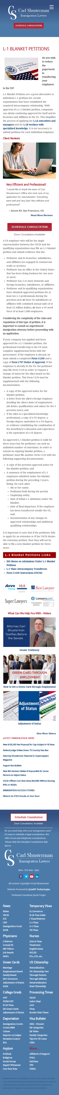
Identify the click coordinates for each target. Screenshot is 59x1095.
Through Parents (38, 975)
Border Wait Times (39, 1012)
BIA (5, 1042)
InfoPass (34, 1061)
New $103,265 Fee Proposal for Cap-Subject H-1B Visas (29, 744)
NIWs (6, 956)
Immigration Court (12, 926)
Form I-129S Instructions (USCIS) (24, 573)
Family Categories (38, 1035)
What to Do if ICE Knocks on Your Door (21, 796)
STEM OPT (8, 1001)
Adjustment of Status (13, 982)
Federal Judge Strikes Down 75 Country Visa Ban (26, 750)
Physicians (10, 936)
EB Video (34, 1031)
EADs (5, 986)
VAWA (33, 1069)
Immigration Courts (13, 1024)
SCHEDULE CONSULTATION (28, 25)
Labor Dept (35, 1001)
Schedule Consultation (29, 817)
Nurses (34, 936)
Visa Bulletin (38, 1018)
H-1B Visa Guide (38, 915)
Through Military (38, 979)
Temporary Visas (41, 906)
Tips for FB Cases (38, 1039)
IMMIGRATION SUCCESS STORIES (19, 790)
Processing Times (41, 992)
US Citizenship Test (39, 971)
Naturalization (37, 967)
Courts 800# (9, 1027)
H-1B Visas (8, 1005)
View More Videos (46, 733)
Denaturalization (38, 982)
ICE (4, 919)
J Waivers (8, 941)
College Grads (12, 992)
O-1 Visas (34, 926)
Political (7, 1054)
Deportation (11, 1018)
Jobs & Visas (36, 941)
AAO (32, 1005)
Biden (6, 911)
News (6, 906)
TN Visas (34, 930)
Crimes (6, 1031)
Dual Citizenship (38, 986)
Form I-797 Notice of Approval (28, 362)
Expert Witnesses (12, 1065)
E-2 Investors (36, 911)
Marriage (7, 967)
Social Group (9, 1061)
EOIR (5, 930)
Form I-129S (38, 358)
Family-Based (9, 975)
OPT (5, 997)
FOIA (32, 1057)
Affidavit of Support (40, 1054)
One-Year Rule (10, 1069)
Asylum (8, 1048)
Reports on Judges (12, 1035)
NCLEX (33, 952)
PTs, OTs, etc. (36, 956)
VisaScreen (35, 945)
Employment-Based (13, 971)
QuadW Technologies (39, 889)
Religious (7, 1057)
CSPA (32, 1042)
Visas (32, 1009)
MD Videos (8, 949)
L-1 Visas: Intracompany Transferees (27, 569)
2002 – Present (37, 1024)
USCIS (6, 915)
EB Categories (36, 1027)
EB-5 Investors (10, 979)
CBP (5, 922)
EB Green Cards (11, 1009)
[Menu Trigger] (51, 6)
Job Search (8, 952)
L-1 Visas (34, 922)
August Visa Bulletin (12, 765)
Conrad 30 (8, 945)
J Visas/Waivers (37, 919)
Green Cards (11, 962)
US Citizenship (39, 962)
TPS (31, 1065)
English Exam (36, 949)
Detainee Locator (11, 1039)
